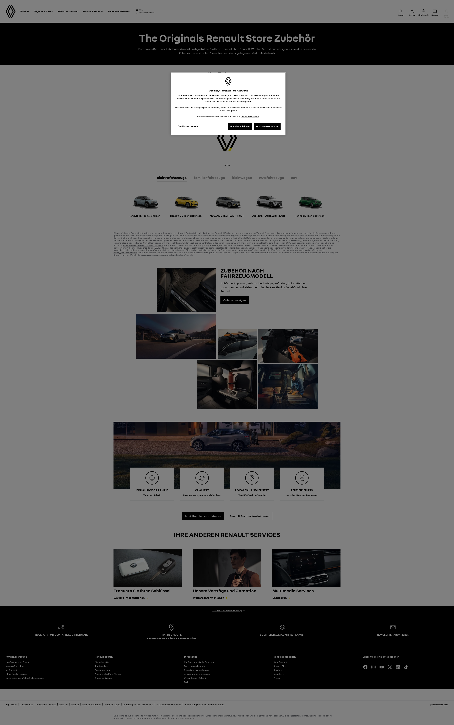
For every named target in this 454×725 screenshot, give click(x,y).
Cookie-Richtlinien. (250, 116)
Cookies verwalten (188, 126)
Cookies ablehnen (240, 126)
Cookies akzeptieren (267, 126)
